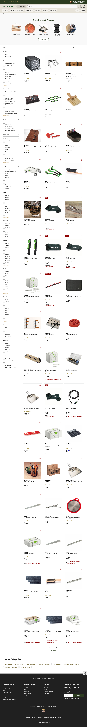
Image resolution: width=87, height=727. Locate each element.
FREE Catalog (27, 691)
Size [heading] (4, 268)
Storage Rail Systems (25, 667)
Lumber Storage (8, 664)
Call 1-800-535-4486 (78, 2)
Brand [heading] (4, 60)
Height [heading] (5, 296)
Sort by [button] (74, 47)
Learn (77, 10)
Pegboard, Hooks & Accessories (71, 664)
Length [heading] (5, 240)
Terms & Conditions (38, 717)
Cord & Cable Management (44, 664)
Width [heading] (4, 192)
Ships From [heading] (6, 134)
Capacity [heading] (5, 340)
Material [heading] (5, 220)
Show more (43, 39)
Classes (83, 10)
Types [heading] (4, 166)
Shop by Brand (27, 698)
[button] (78, 48)
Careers (45, 689)
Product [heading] (5, 138)
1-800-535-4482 (7, 688)
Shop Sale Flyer (27, 693)
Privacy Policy (67, 700)
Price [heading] (4, 119)
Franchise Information (48, 691)
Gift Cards (26, 687)
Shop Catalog (27, 695)
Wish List (26, 689)
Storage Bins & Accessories (10, 667)
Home (4, 13)
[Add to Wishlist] (40, 52)
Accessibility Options (48, 717)
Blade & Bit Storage (19, 664)
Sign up (78, 695)
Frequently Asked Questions (9, 699)
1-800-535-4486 (7, 692)
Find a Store (46, 693)
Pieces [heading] (5, 325)
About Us (46, 687)
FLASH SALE (43, 2)
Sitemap (59, 717)
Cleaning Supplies (31, 664)
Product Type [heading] (6, 89)
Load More (53, 650)
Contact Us (5, 694)
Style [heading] (4, 356)
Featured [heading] (5, 51)
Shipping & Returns (7, 697)
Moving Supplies (57, 664)
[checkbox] (4, 54)
